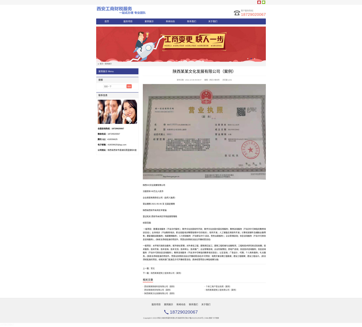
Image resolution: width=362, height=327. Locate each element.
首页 (106, 21)
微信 (263, 2)
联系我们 (191, 21)
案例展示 (149, 21)
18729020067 (253, 14)
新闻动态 (170, 21)
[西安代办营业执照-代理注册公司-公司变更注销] (121, 10)
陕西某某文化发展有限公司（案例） (160, 293)
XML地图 (208, 318)
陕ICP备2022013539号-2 (195, 318)
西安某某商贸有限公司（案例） (158, 290)
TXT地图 (215, 318)
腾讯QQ (259, 2)
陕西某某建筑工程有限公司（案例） (166, 273)
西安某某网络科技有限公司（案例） (160, 286)
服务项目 (127, 21)
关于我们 (212, 21)
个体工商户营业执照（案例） (218, 286)
